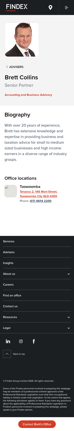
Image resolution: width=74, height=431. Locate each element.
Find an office (12, 295)
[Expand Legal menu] (68, 327)
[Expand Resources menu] (68, 317)
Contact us (10, 306)
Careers (8, 284)
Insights (8, 263)
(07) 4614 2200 (40, 201)
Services (8, 241)
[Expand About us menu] (68, 273)
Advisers (8, 252)
